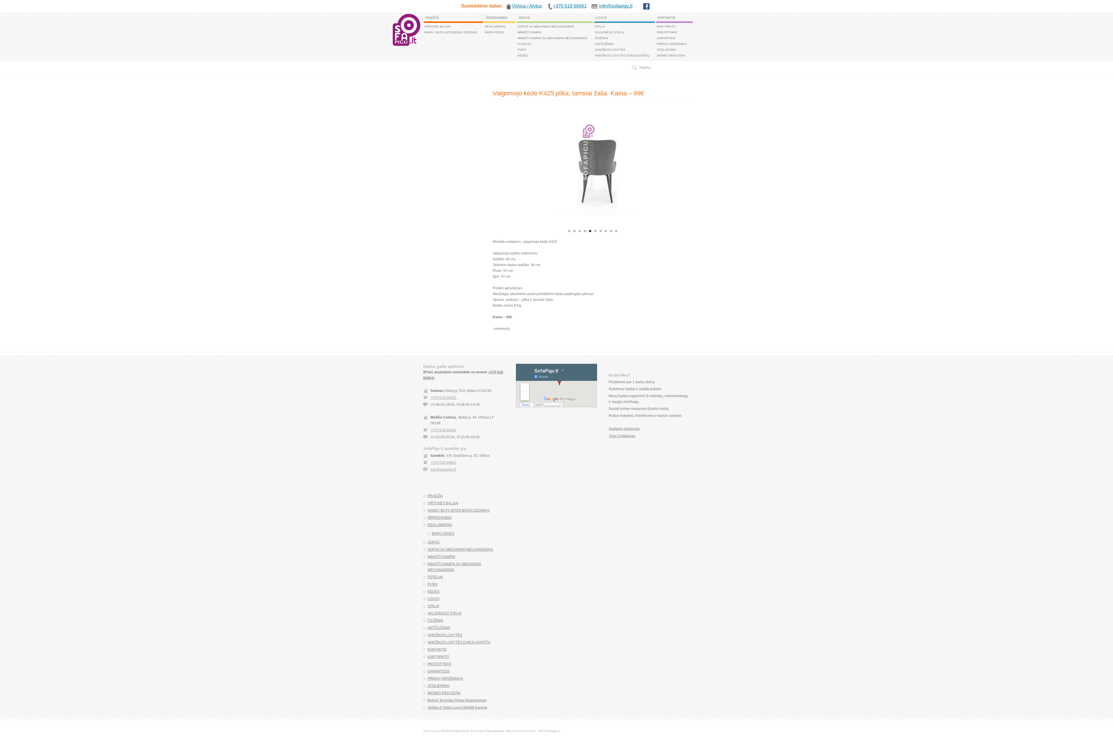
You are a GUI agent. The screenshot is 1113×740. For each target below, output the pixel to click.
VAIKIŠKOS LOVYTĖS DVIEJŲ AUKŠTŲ (622, 55)
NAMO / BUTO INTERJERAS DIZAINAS (450, 32)
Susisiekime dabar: (482, 5)
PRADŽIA (432, 17)
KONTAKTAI (666, 17)
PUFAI (522, 49)
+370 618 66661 (443, 398)
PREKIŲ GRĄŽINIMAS (672, 44)
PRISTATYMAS (667, 32)
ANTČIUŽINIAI (604, 44)
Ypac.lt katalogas (622, 436)
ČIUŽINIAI (601, 38)
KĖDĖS (523, 55)
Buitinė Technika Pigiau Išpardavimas (457, 700)
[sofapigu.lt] (406, 45)
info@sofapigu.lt (443, 470)
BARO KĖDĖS (494, 32)
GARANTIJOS (666, 38)
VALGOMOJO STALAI (609, 32)
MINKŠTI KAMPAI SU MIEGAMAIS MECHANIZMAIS (552, 38)
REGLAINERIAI (495, 26)
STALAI (600, 26)
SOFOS (524, 17)
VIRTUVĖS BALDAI (437, 26)
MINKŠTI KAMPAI (529, 32)
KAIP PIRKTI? (666, 26)
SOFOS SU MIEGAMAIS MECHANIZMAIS (546, 26)
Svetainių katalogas (624, 429)
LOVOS (601, 17)
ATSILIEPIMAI (666, 49)
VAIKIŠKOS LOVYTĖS (610, 49)
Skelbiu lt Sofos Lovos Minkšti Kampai (457, 708)
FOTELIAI (524, 44)
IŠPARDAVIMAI (496, 17)
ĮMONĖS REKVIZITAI (671, 55)
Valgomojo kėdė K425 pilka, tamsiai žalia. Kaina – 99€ (568, 93)
